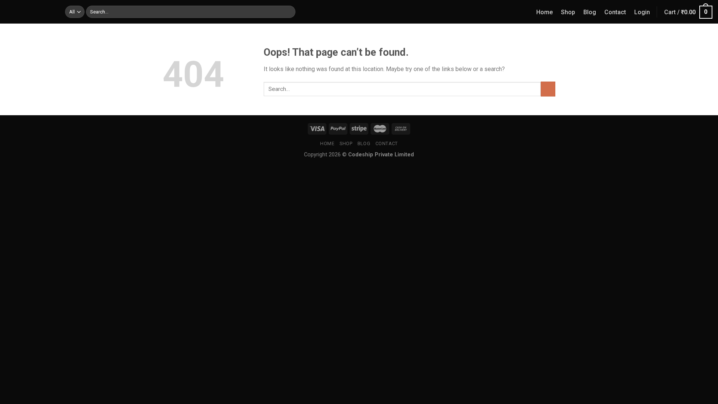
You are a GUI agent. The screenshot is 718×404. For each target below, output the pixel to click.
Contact (615, 12)
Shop (568, 12)
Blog (589, 12)
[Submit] (288, 12)
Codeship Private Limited (381, 155)
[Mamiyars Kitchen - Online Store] (30, 12)
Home (544, 12)
